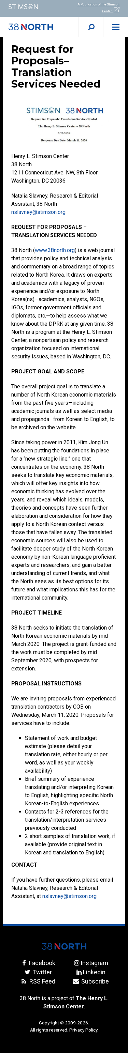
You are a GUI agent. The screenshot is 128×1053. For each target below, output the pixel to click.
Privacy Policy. (83, 1030)
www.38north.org (55, 250)
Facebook (41, 962)
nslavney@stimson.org (38, 212)
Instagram (94, 962)
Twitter (41, 972)
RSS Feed (41, 981)
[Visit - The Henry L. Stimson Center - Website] (32, 6)
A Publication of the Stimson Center (98, 8)
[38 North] (64, 946)
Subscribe (94, 981)
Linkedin (94, 972)
